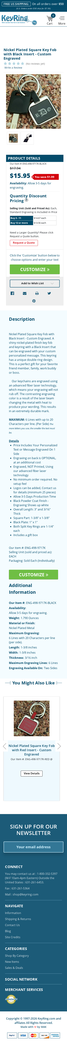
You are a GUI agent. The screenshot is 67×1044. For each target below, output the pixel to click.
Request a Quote (24, 242)
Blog (8, 931)
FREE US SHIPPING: (16, 4)
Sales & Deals (14, 968)
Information (13, 913)
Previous (4, 746)
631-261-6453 (34, 882)
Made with (27, 1027)
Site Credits (12, 937)
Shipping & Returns (18, 919)
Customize (33, 269)
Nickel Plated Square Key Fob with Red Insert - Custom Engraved (32, 750)
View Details (31, 773)
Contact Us (12, 925)
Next (59, 746)
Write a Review (13, 67)
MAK (43, 1027)
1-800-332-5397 (47, 874)
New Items (12, 962)
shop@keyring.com (25, 894)
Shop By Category (17, 956)
